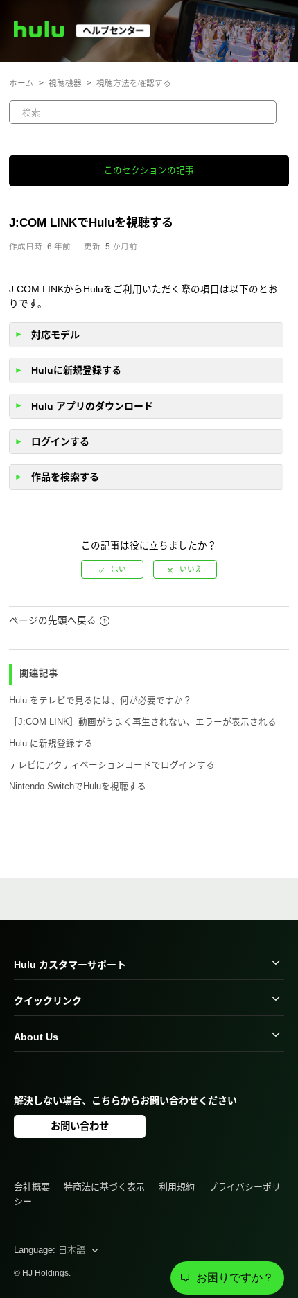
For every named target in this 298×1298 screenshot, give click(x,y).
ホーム (21, 82)
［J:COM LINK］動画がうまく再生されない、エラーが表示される (143, 722)
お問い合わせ (80, 1126)
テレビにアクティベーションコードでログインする (112, 765)
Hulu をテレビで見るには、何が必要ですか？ (100, 700)
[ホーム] (88, 34)
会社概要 (32, 1187)
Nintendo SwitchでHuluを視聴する (77, 786)
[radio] (112, 569)
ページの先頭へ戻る (52, 620)
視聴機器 (65, 82)
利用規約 (177, 1187)
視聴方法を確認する (133, 82)
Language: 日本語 (51, 1250)
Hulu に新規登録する (51, 743)
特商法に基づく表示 (104, 1187)
